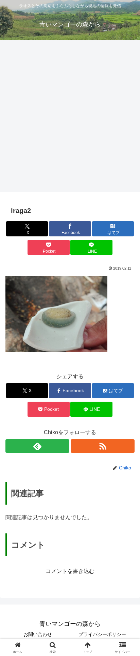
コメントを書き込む (70, 571)
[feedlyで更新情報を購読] (37, 446)
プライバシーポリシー (102, 634)
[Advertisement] (70, 118)
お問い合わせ (37, 634)
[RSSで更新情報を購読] (103, 446)
